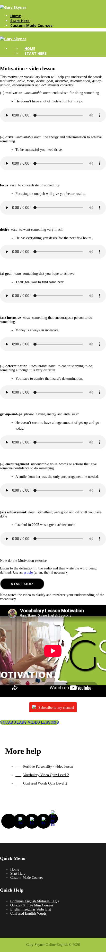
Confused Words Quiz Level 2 (45, 783)
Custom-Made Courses (31, 25)
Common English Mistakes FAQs (34, 901)
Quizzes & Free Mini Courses (31, 905)
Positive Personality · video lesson (48, 766)
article (28, 572)
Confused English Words (28, 913)
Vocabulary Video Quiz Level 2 (46, 775)
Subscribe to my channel (55, 708)
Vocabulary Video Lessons (29, 722)
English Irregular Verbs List (30, 909)
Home (15, 15)
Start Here (20, 20)
